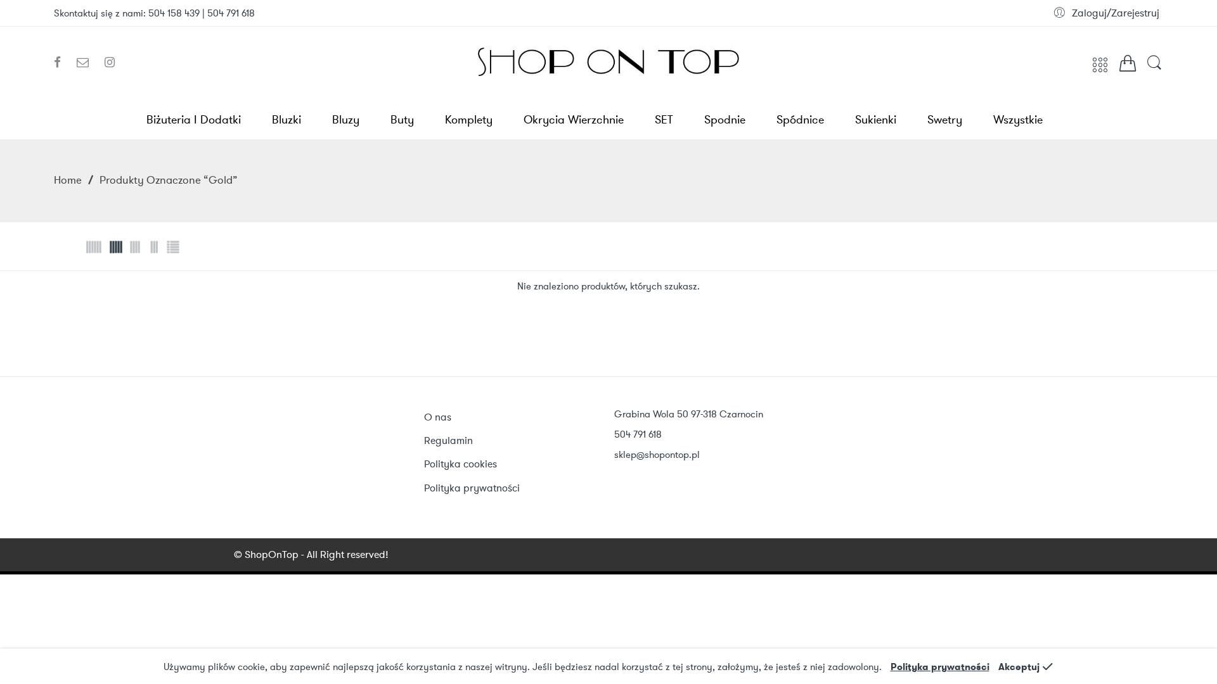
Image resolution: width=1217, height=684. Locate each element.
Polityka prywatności (940, 667)
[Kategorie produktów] (1100, 69)
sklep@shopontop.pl (657, 454)
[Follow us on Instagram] (110, 63)
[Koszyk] (1127, 66)
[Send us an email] (87, 63)
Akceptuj (1019, 667)
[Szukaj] (1154, 68)
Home (68, 179)
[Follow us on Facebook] (62, 63)
